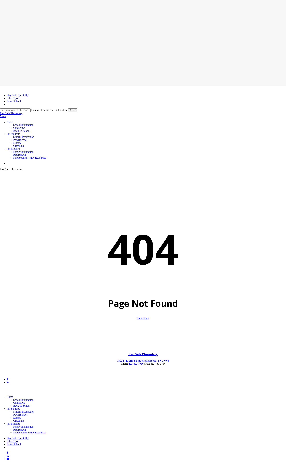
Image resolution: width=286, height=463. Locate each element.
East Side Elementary (11, 113)
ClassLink (18, 420)
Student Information (23, 411)
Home (10, 396)
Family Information (23, 426)
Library (17, 417)
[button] (3, 116)
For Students (13, 408)
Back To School (21, 405)
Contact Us (19, 402)
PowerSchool (20, 414)
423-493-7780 (136, 363)
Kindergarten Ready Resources (29, 432)
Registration (19, 429)
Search (72, 110)
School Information (23, 399)
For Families (13, 423)
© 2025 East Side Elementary (15, 373)
